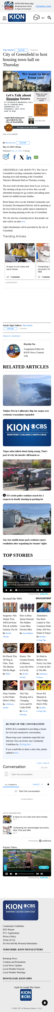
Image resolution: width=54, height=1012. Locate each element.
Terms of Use (9, 940)
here (16, 753)
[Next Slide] (49, 260)
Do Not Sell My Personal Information (20, 943)
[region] (27, 802)
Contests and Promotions (14, 962)
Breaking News (10, 958)
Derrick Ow (10, 143)
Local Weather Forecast (13, 969)
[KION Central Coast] (20, 18)
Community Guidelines (13, 926)
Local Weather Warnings (14, 972)
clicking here (25, 744)
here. (23, 221)
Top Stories (27, 325)
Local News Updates (12, 965)
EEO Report (8, 929)
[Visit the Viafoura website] (45, 841)
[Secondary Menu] (6, 18)
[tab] (11, 784)
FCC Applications (11, 933)
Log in (39, 763)
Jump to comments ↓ (12, 336)
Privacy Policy (9, 936)
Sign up (46, 763)
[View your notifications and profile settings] (48, 784)
